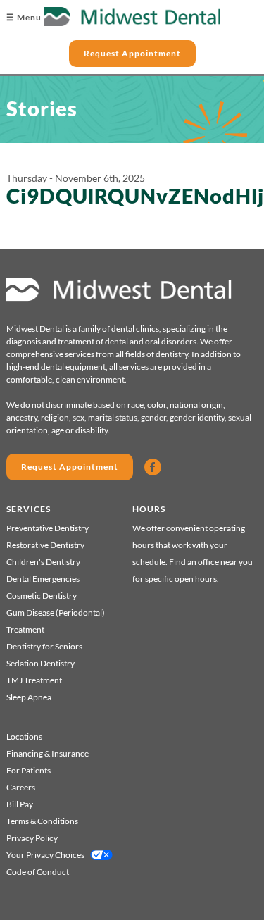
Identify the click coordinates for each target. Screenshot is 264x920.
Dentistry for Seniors (44, 646)
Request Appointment (132, 53)
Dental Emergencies (43, 578)
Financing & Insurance (47, 753)
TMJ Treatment (34, 680)
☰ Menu (24, 17)
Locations (24, 736)
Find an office (194, 562)
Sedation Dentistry (40, 663)
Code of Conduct (37, 871)
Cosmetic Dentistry (41, 595)
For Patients (28, 770)
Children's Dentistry (43, 562)
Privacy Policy (32, 838)
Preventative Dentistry (47, 528)
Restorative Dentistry (45, 545)
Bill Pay (19, 804)
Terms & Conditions (42, 821)
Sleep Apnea (28, 697)
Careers (20, 787)
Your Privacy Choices (45, 855)
